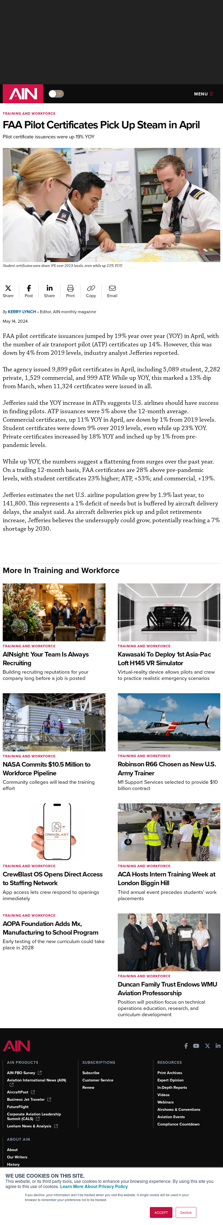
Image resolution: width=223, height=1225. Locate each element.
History (13, 1164)
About (12, 1150)
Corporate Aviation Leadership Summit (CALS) (34, 1116)
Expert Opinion (170, 1080)
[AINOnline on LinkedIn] (218, 1046)
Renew (88, 1087)
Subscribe (91, 1073)
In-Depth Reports (172, 1087)
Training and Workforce (29, 113)
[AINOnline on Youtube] (196, 1046)
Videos (163, 1095)
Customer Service (97, 1080)
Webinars (165, 1102)
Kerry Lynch (22, 312)
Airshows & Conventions (178, 1109)
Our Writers (17, 1157)
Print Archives (169, 1073)
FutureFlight (18, 1107)
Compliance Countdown (178, 1124)
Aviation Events (171, 1117)
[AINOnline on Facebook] (186, 1046)
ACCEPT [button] (161, 1212)
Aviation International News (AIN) (36, 1080)
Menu (201, 94)
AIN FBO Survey (21, 1073)
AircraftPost (17, 1092)
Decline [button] (186, 1212)
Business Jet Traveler (26, 1099)
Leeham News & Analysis (29, 1126)
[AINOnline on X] (207, 1046)
